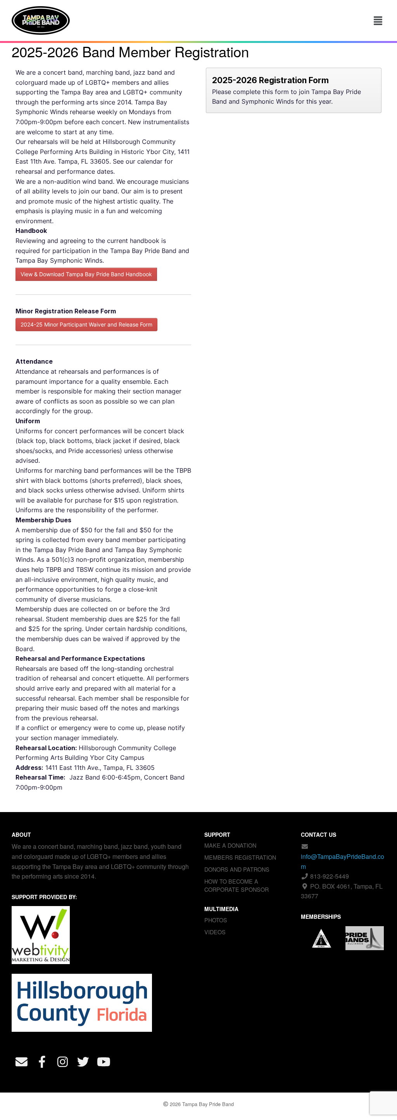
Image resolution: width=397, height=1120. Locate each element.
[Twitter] (83, 1061)
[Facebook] (42, 1061)
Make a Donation (230, 845)
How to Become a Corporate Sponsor (236, 885)
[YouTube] (103, 1061)
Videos (215, 932)
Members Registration (240, 857)
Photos (215, 920)
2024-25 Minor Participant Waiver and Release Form (86, 324)
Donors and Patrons (236, 869)
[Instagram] (62, 1061)
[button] (378, 20)
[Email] (21, 1061)
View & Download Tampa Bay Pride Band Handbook (86, 274)
